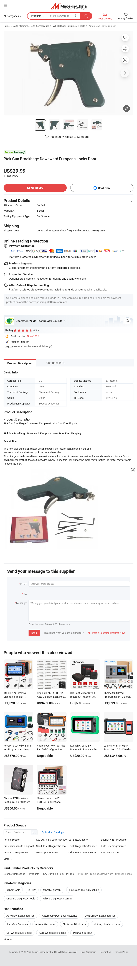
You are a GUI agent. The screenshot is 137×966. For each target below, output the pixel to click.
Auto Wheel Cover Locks (52, 932)
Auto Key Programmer (113, 846)
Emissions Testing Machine (84, 890)
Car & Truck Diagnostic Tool (51, 846)
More (7, 939)
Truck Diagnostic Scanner (82, 846)
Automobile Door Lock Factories (59, 915)
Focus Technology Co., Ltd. (45, 951)
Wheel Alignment (52, 890)
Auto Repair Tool (110, 852)
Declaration (105, 951)
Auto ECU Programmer (16, 852)
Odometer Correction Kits (82, 852)
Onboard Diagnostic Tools (20, 898)
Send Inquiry (35, 187)
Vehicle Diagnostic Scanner (57, 898)
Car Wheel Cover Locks (19, 932)
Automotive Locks (45, 924)
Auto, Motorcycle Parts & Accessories (31, 25)
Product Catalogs (54, 832)
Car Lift (31, 890)
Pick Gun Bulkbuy (82, 932)
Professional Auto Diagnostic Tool (20, 846)
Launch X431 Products (113, 839)
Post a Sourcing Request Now (106, 632)
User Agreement (88, 951)
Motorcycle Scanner (47, 852)
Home (6, 25)
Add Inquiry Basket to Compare (69, 137)
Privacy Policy (121, 951)
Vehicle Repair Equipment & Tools (69, 25)
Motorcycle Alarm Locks (106, 924)
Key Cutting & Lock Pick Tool (51, 839)
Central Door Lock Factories (100, 915)
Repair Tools (13, 890)
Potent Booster (12, 839)
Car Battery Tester (78, 839)
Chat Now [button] (104, 188)
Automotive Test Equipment (102, 25)
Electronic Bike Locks (74, 924)
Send (34, 632)
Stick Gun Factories (17, 924)
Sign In (9, 346)
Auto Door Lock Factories (20, 915)
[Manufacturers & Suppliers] (69, 6)
